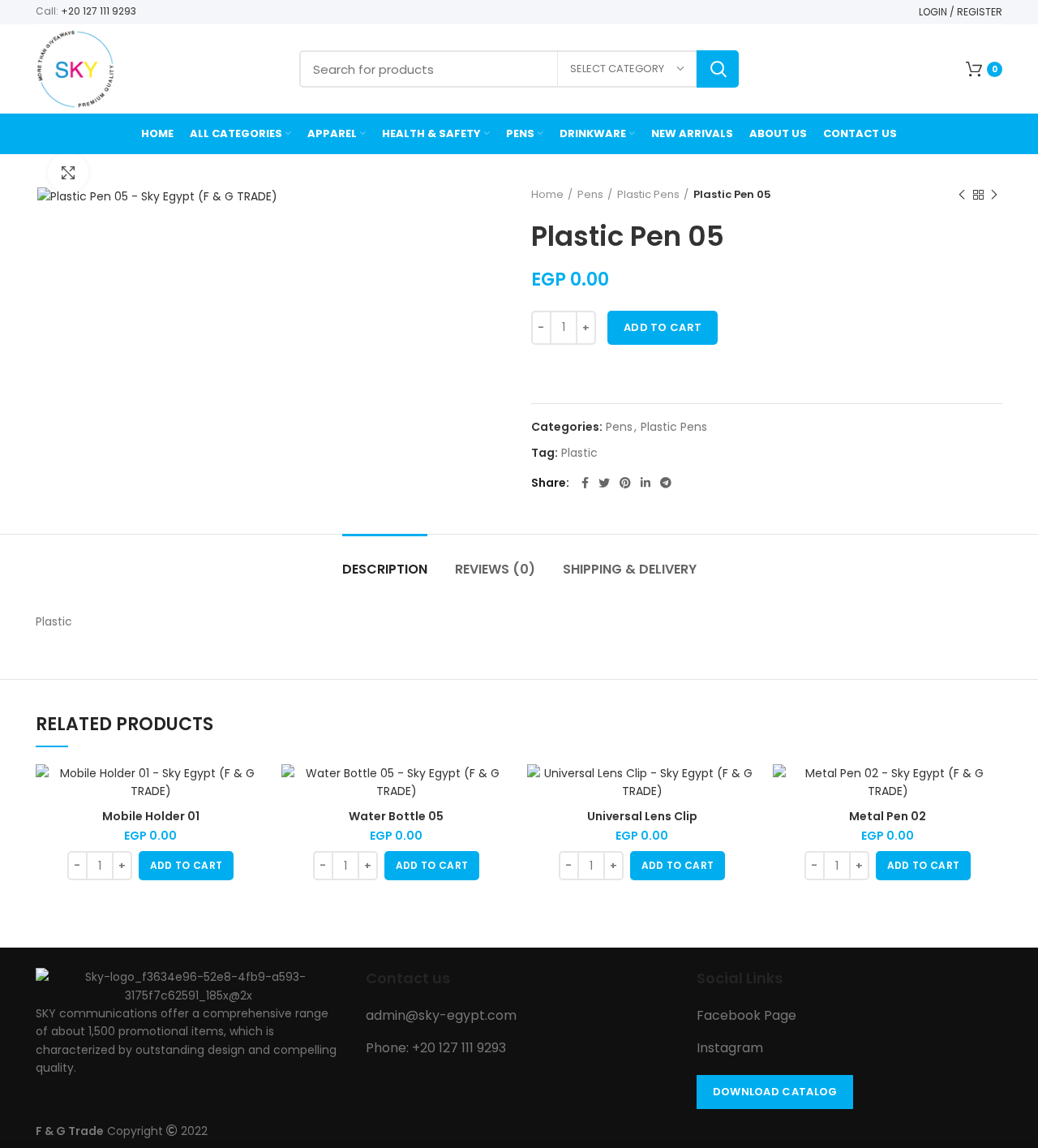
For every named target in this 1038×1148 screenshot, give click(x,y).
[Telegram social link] (665, 482)
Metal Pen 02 (887, 816)
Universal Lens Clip (642, 816)
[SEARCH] (718, 69)
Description (384, 569)
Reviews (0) (495, 569)
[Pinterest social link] (625, 482)
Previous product (962, 195)
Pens (590, 194)
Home (547, 194)
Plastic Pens (648, 194)
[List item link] (518, 1015)
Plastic (579, 453)
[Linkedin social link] (645, 482)
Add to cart (662, 327)
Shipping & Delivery (630, 569)
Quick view (253, 790)
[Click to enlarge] (68, 173)
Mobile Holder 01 (150, 816)
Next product (994, 195)
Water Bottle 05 (396, 816)
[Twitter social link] (604, 482)
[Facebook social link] (585, 482)
